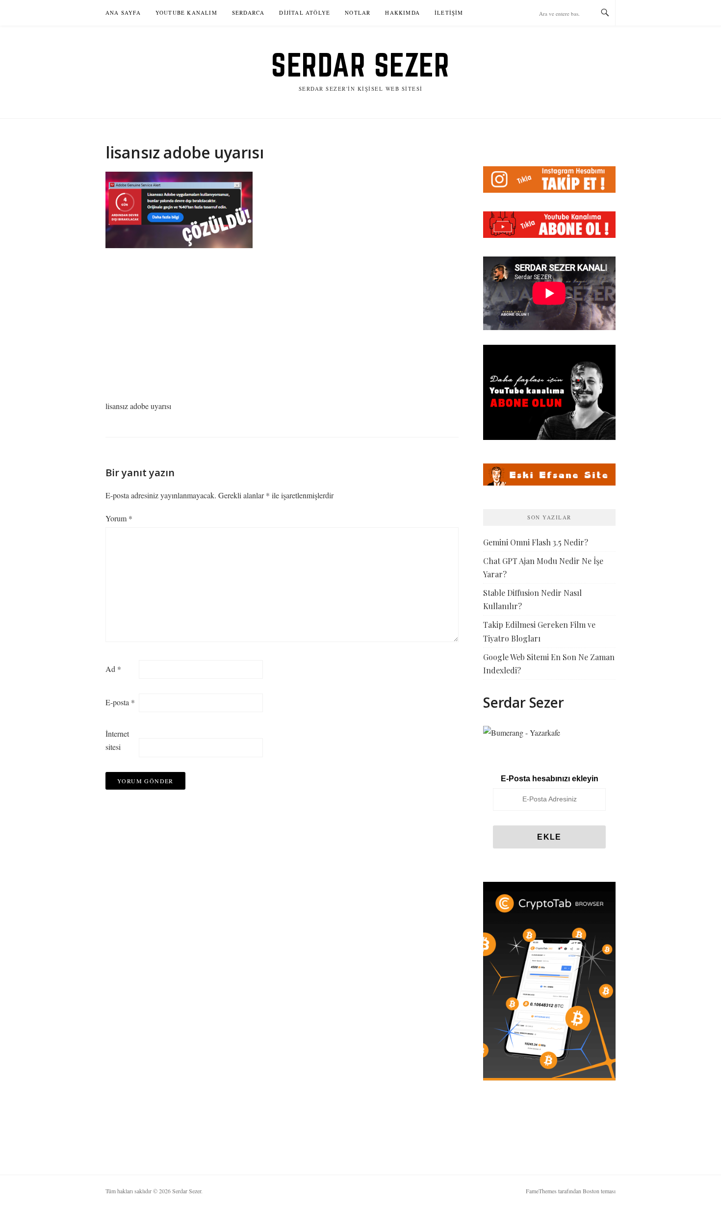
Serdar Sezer (360, 64)
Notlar (357, 12)
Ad (113, 669)
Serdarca (248, 12)
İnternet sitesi (117, 740)
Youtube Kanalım (186, 12)
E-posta (120, 702)
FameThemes (541, 1191)
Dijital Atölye (304, 12)
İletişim (449, 12)
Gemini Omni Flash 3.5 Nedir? (535, 542)
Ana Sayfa (123, 12)
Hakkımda (402, 12)
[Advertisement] (282, 326)
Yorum (118, 518)
